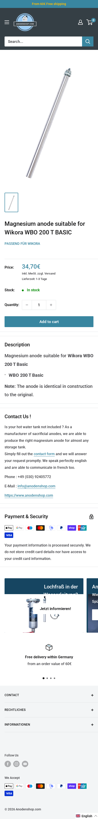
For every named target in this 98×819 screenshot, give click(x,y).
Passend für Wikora (22, 244)
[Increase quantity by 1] (51, 305)
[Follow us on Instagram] (16, 764)
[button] (86, 816)
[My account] (80, 22)
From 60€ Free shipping (49, 4)
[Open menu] (7, 22)
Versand (49, 273)
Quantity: (12, 305)
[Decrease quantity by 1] (27, 305)
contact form (44, 454)
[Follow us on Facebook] (8, 764)
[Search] (87, 41)
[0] (90, 22)
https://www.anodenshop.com (29, 495)
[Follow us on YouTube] (25, 764)
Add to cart (49, 321)
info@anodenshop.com (36, 486)
